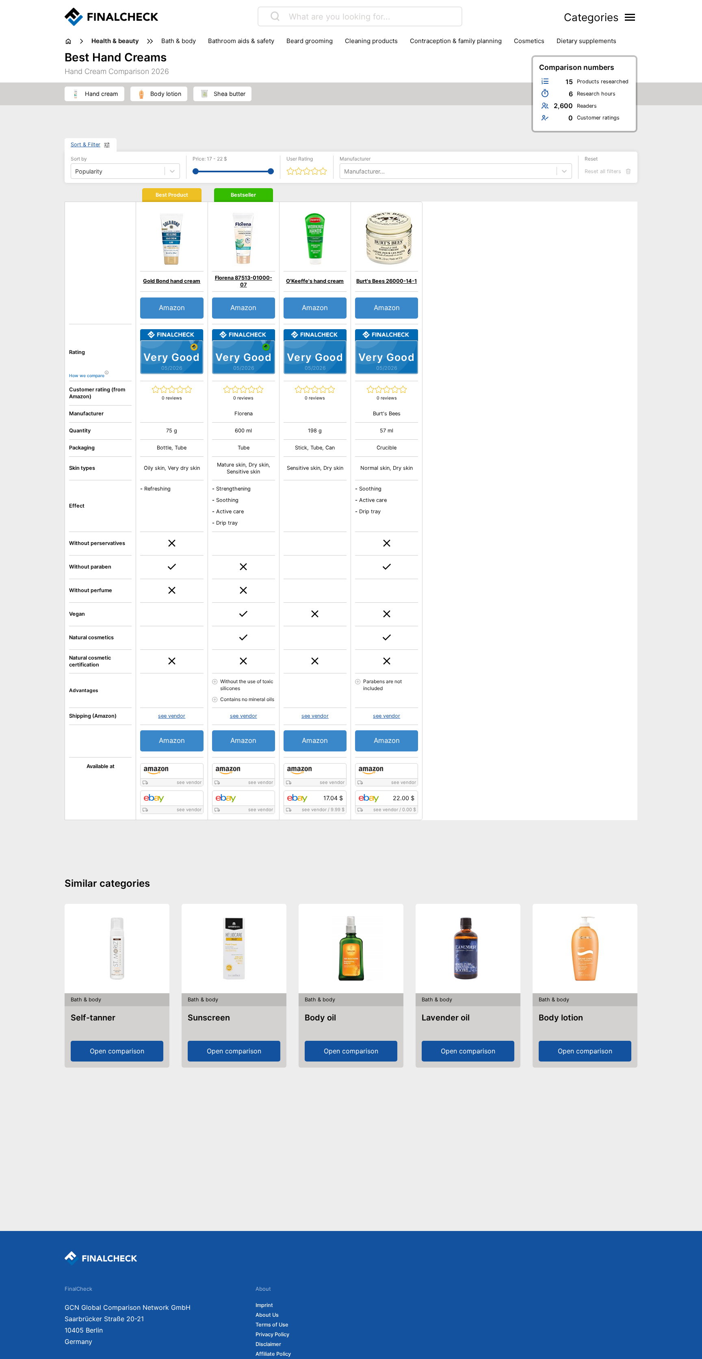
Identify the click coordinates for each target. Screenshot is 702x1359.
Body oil (320, 1018)
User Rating (299, 159)
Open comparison (117, 1051)
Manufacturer (355, 159)
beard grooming (309, 41)
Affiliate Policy (273, 1354)
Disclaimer (268, 1344)
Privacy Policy (272, 1334)
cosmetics (529, 41)
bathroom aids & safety (241, 41)
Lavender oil (446, 1018)
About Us (267, 1315)
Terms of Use (272, 1325)
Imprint (264, 1305)
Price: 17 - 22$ (210, 159)
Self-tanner (93, 1018)
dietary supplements (586, 41)
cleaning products (371, 41)
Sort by (79, 159)
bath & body (178, 41)
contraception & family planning (456, 41)
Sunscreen (209, 1018)
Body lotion (561, 1018)
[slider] (196, 171)
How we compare (86, 375)
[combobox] (345, 171)
